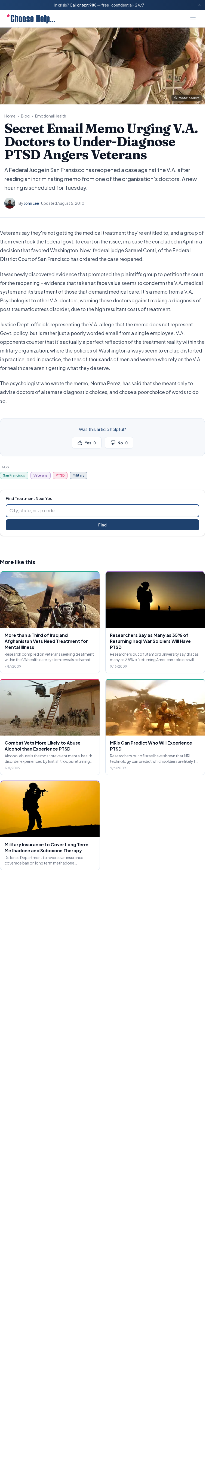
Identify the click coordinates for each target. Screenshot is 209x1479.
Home (10, 115)
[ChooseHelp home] (31, 18)
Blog (25, 115)
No (123, 442)
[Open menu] (193, 18)
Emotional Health (50, 115)
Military (78, 475)
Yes (90, 442)
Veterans (40, 475)
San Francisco (14, 475)
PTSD (60, 475)
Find (102, 524)
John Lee (31, 203)
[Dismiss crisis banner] (199, 5)
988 (93, 4)
